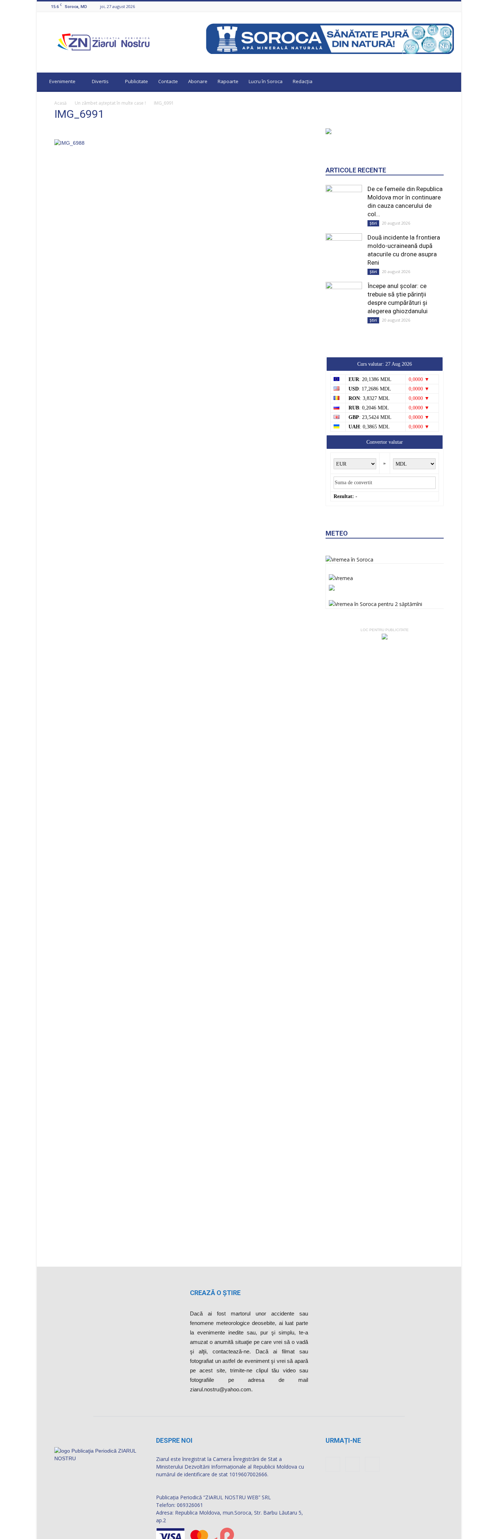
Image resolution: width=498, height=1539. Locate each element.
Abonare (197, 81)
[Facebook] (432, 6)
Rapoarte (228, 81)
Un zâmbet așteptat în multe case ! (110, 103)
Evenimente (62, 81)
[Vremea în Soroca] (349, 559)
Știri (373, 223)
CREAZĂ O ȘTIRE (215, 1293)
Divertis (100, 81)
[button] (449, 82)
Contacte (168, 81)
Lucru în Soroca (266, 81)
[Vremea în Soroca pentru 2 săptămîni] (375, 602)
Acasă (60, 103)
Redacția (302, 81)
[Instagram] (441, 6)
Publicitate (136, 81)
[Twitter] (450, 6)
